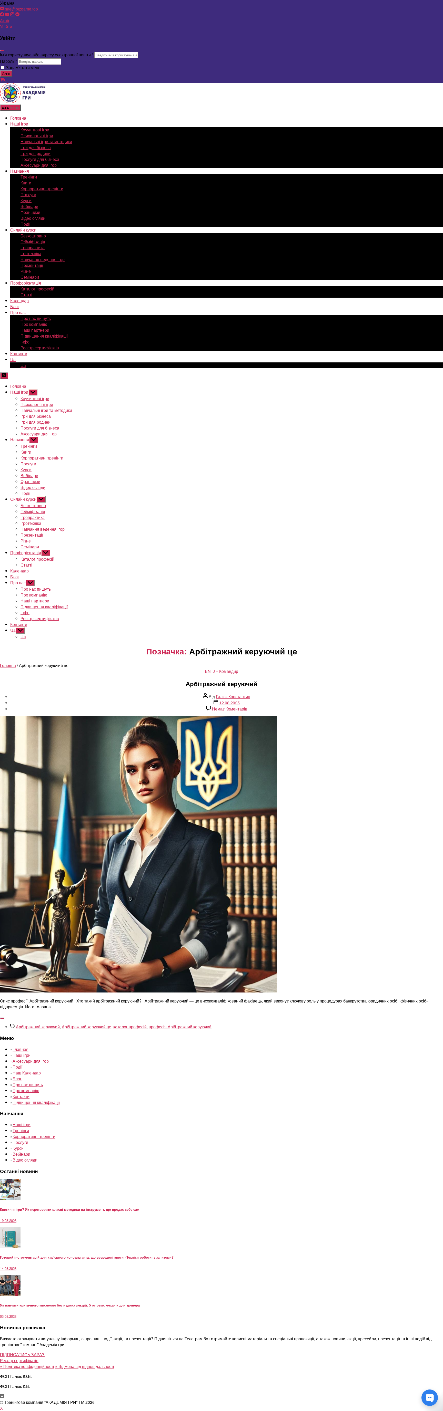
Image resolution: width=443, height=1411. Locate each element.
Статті (26, 295)
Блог (14, 306)
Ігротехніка (31, 253)
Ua (13, 359)
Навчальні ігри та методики (46, 141)
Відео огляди (33, 218)
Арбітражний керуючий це (86, 1027)
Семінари (30, 277)
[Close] (2, 50)
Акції (4, 21)
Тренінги (29, 177)
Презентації (32, 265)
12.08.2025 (229, 703)
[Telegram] (17, 15)
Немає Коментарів (229, 709)
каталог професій (130, 1027)
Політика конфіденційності (27, 1366)
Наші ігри (19, 124)
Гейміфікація (33, 242)
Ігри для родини (36, 153)
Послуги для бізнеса (40, 159)
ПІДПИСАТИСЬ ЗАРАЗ (22, 1354)
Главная (20, 1049)
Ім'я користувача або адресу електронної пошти (46, 55)
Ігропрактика (33, 247)
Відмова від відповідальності (84, 1366)
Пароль (8, 61)
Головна (18, 118)
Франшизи (30, 212)
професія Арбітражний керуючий (180, 1027)
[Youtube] (7, 15)
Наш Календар (27, 1073)
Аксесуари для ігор (39, 165)
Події (25, 224)
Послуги (28, 194)
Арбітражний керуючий (221, 683)
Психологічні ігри (37, 136)
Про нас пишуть (36, 318)
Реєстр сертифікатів (40, 348)
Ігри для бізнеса (36, 147)
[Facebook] (2, 15)
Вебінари (29, 206)
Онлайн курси (23, 230)
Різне (26, 271)
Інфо (25, 342)
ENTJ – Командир (221, 671)
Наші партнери (35, 330)
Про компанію (34, 324)
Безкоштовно (33, 236)
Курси (26, 200)
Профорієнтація (25, 283)
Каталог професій (37, 289)
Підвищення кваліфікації (44, 336)
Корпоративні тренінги (42, 189)
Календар (19, 301)
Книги (26, 183)
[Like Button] (2, 1018)
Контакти (18, 354)
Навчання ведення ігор (43, 259)
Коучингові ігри (35, 130)
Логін (6, 73)
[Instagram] (12, 15)
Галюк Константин (233, 696)
